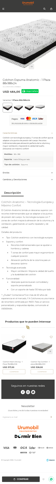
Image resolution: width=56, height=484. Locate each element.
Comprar (22, 479)
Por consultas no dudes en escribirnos (51, 479)
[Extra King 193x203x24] (40, 107)
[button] (44, 8)
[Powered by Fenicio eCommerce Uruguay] (50, 460)
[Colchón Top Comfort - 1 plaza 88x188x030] (42, 346)
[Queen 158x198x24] (29, 107)
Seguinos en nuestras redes (28, 385)
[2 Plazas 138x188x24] (18, 107)
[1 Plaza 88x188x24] (7, 107)
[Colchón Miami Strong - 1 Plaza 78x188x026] (14, 346)
